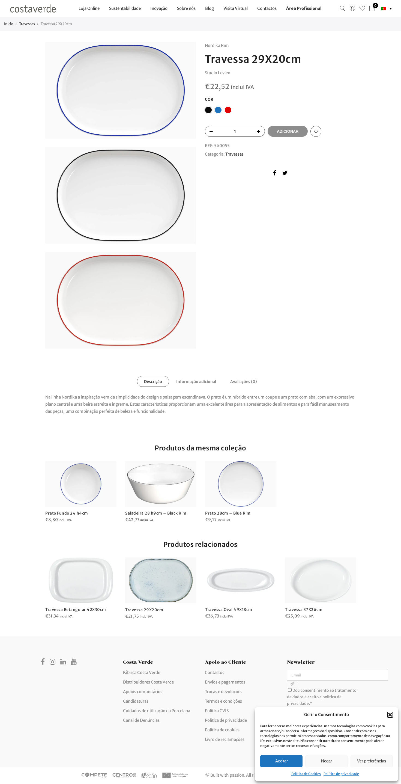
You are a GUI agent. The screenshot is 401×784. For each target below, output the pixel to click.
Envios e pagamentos (225, 682)
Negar (326, 761)
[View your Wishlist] (362, 8)
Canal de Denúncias (141, 720)
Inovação (158, 8)
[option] (81, 492)
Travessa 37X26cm (303, 609)
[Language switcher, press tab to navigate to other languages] (387, 8)
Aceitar (281, 761)
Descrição (153, 381)
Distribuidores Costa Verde (148, 682)
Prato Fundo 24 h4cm (66, 513)
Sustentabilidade (125, 8)
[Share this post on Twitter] (285, 174)
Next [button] (351, 584)
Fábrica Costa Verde (141, 672)
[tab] (153, 381)
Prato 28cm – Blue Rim (228, 513)
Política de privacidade (341, 774)
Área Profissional (304, 8)
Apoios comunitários (142, 691)
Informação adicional (196, 381)
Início (8, 24)
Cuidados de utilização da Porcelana (156, 710)
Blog (209, 8)
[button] (390, 714)
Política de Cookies (306, 774)
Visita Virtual (235, 8)
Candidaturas (135, 701)
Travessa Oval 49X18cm (228, 609)
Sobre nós (186, 8)
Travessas (27, 24)
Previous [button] (50, 584)
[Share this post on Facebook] (274, 174)
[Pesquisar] (343, 8)
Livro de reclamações (224, 739)
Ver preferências (371, 761)
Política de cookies (222, 729)
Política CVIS (217, 710)
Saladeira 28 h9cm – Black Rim (156, 513)
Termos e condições (223, 701)
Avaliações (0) (243, 381)
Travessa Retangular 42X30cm (75, 609)
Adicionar (287, 131)
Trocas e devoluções (223, 691)
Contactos (267, 8)
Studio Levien (217, 72)
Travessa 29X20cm (144, 609)
